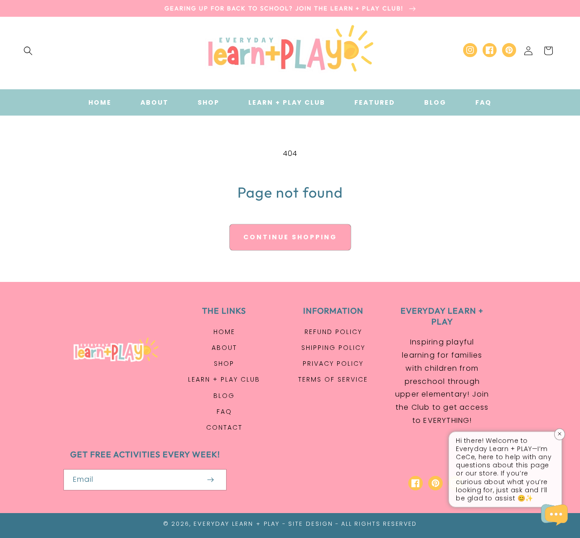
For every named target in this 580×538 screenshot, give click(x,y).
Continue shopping (290, 237)
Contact (224, 427)
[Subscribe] (210, 479)
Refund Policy (333, 331)
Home (224, 331)
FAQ (224, 411)
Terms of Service (333, 379)
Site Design (310, 523)
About (224, 347)
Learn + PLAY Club (224, 379)
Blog (224, 395)
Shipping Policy (333, 347)
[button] (28, 51)
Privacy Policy (333, 363)
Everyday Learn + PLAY (236, 523)
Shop (224, 363)
